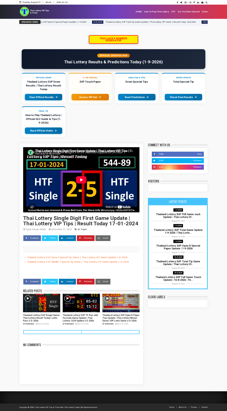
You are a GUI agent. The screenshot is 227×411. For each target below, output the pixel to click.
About (48, 2)
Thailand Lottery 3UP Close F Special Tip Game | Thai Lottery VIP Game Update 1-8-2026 (77, 257)
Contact (204, 407)
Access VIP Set (88, 97)
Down (205, 11)
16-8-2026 (75, 22)
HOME (139, 11)
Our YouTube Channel (189, 11)
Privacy (194, 407)
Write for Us (62, 2)
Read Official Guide (41, 130)
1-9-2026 (178, 210)
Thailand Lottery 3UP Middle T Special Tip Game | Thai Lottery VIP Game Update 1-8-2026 (78, 261)
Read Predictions (135, 97)
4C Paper (82, 229)
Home (171, 407)
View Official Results (41, 97)
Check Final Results (181, 97)
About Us (183, 407)
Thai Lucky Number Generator (113, 39)
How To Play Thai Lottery (156, 11)
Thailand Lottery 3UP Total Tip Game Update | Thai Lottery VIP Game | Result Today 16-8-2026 (128, 21)
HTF (173, 11)
